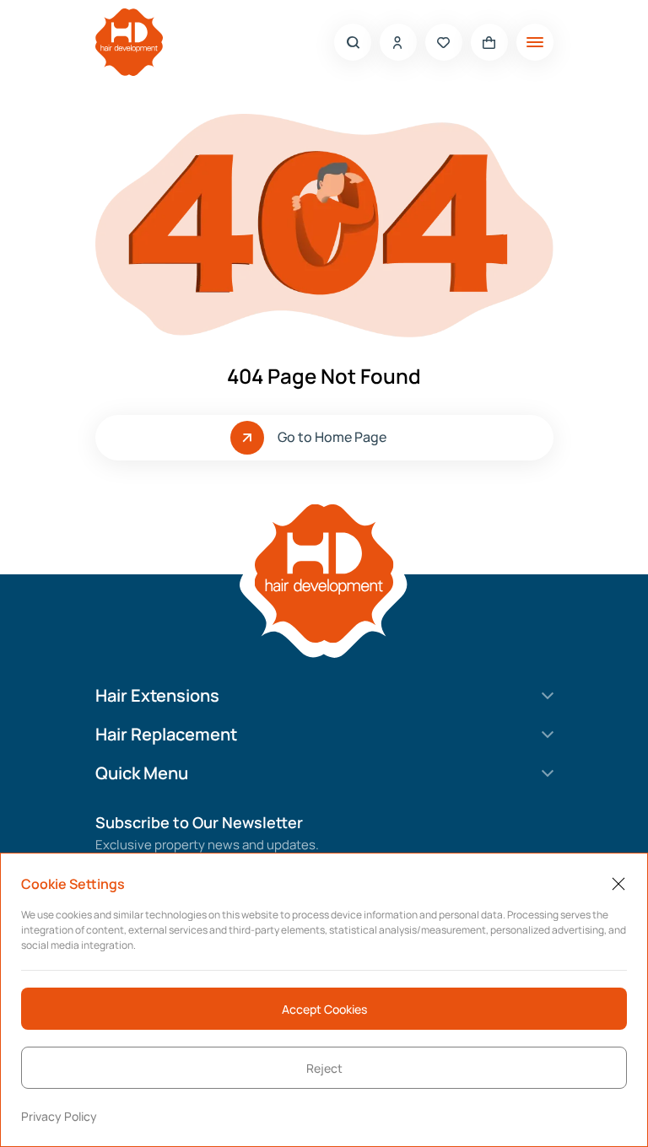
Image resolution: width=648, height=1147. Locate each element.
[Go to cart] (489, 42)
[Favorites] (444, 42)
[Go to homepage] (129, 42)
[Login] (398, 42)
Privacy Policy (59, 1116)
